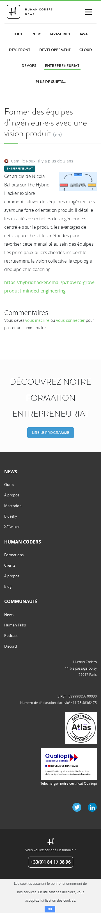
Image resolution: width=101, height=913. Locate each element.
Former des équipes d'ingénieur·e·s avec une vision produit (45, 122)
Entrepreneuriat (20, 168)
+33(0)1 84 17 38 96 (51, 862)
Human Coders (85, 661)
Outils (9, 484)
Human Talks (15, 625)
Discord (10, 646)
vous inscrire (37, 320)
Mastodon (13, 505)
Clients (9, 565)
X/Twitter (12, 526)
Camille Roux (23, 161)
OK (50, 909)
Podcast (11, 635)
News (8, 614)
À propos (11, 495)
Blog (8, 586)
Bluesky (10, 516)
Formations (14, 554)
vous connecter (70, 320)
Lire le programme (50, 432)
